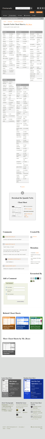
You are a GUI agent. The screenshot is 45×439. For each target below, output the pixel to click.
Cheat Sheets (13, 15)
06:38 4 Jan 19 (12, 265)
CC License (21, 426)
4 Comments (27, 18)
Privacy (8, 428)
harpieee (7, 265)
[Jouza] (36, 279)
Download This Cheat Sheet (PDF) (11, 18)
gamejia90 (35, 406)
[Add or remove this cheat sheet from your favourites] (42, 18)
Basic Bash (35, 408)
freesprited (12, 392)
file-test (35, 396)
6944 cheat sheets (7, 406)
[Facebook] (38, 8)
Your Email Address (9, 290)
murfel (6, 236)
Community (27, 15)
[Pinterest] (43, 8)
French (5, 410)
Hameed (34, 392)
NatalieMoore (11, 259)
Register (39, 12)
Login (32, 12)
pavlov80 (35, 411)
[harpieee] (31, 279)
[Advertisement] (22, 2)
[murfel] (31, 281)
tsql (11, 395)
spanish (23, 186)
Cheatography (5, 404)
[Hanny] (34, 281)
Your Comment (10, 294)
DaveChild (18, 412)
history (9, 410)
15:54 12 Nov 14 (11, 236)
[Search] (31, 8)
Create (20, 15)
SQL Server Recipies (37, 417)
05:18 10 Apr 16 (17, 259)
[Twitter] (40, 8)
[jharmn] (38, 279)
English (37, 252)
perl (33, 396)
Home (5, 15)
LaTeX (27, 216)
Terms (4, 428)
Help (34, 15)
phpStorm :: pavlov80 (37, 412)
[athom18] (34, 279)
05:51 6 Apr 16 (12, 244)
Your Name (9, 287)
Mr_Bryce (35, 236)
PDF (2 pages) (29, 208)
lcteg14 (6, 244)
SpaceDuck (25, 412)
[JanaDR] (40, 279)
